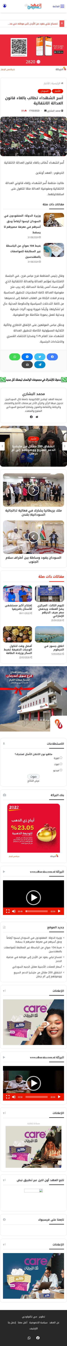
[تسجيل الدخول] (5, 8)
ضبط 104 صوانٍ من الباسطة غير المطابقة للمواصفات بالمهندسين (23, 251)
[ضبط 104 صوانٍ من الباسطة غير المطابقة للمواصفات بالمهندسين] (54, 250)
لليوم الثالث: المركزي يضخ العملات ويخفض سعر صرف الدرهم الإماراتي (50, 611)
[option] (33, 446)
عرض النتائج (34, 780)
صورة (56, 758)
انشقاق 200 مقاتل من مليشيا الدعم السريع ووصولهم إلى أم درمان (34, 449)
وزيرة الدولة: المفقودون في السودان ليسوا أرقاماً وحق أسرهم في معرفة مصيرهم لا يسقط (34, 940)
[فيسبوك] (52, 356)
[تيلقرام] (39, 364)
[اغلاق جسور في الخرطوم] (49, 634)
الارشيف (33, 1328)
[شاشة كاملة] (8, 911)
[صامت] (14, 911)
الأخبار (47, 83)
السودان (44, 91)
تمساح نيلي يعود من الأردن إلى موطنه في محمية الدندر (34, 959)
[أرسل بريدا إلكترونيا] (45, 111)
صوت (56, 764)
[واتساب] (14, 356)
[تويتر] (39, 356)
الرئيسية (56, 83)
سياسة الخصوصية (38, 1322)
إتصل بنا (12, 1322)
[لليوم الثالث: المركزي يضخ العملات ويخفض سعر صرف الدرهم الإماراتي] (49, 594)
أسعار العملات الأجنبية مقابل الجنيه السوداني (36, 966)
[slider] (36, 911)
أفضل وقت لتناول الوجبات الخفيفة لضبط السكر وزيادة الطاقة (18, 650)
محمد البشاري (53, 111)
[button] (33, 897)
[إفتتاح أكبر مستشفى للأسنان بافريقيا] (17, 594)
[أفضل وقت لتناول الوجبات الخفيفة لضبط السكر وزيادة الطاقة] (17, 634)
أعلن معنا (22, 1322)
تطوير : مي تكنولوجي (33, 1316)
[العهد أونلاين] (33, 6)
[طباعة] (27, 364)
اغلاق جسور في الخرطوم (54, 648)
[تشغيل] (59, 911)
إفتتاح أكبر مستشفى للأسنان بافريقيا (18, 607)
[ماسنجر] (27, 356)
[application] (33, 897)
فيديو (56, 770)
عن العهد (54, 1322)
